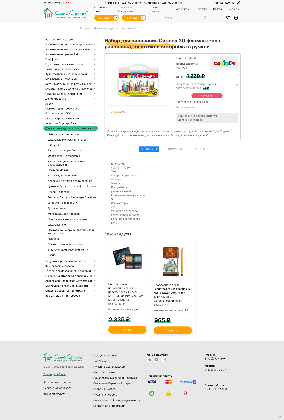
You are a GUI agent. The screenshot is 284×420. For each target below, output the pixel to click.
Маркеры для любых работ (63, 108)
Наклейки (54, 238)
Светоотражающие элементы (67, 244)
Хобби (49, 103)
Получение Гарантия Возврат (112, 383)
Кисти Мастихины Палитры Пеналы (68, 83)
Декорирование (55, 98)
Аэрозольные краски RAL (62, 54)
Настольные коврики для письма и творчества (71, 231)
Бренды (132, 17)
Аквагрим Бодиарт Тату (61, 123)
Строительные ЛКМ (58, 113)
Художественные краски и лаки (66, 74)
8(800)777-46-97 (215, 358)
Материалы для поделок (64, 213)
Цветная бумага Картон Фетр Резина (72, 186)
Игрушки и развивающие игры (65, 261)
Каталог (104, 17)
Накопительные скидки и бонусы (115, 377)
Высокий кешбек (54, 393)
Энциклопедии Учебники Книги (68, 249)
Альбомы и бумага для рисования (70, 180)
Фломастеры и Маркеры (64, 155)
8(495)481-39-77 (215, 369)
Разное (52, 255)
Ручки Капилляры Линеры (65, 150)
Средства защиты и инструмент (66, 290)
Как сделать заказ (105, 355)
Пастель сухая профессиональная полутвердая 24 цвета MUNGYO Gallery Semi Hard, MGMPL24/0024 (126, 291)
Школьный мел (57, 224)
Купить (127, 329)
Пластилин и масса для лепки (67, 219)
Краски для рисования (62, 175)
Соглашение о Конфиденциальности (117, 400)
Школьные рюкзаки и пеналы (67, 139)
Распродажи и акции (59, 39)
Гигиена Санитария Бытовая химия (68, 275)
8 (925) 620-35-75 (130, 2)
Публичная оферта (105, 394)
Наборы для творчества (63, 134)
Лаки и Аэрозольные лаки (62, 69)
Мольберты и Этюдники (61, 79)
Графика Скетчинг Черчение (64, 93)
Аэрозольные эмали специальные (67, 49)
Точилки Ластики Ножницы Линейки (72, 197)
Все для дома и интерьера (62, 295)
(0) (118, 111)
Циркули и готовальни (62, 202)
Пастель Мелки (58, 170)
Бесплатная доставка (57, 388)
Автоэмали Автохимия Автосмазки (68, 280)
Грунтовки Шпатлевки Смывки (65, 64)
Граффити (51, 59)
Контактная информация (109, 405)
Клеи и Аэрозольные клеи (62, 118)
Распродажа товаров (57, 382)
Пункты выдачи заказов (109, 366)
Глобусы (53, 145)
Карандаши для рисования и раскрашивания (66, 163)
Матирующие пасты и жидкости (66, 285)
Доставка (99, 361)
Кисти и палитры (59, 191)
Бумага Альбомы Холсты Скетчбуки (69, 88)
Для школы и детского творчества (68, 128)
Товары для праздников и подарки (68, 271)
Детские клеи (57, 208)
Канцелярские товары (59, 266)
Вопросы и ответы (105, 389)
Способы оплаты (104, 372)
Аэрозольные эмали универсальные (69, 44)
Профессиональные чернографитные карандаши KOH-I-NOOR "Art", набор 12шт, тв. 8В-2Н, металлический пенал (172, 292)
